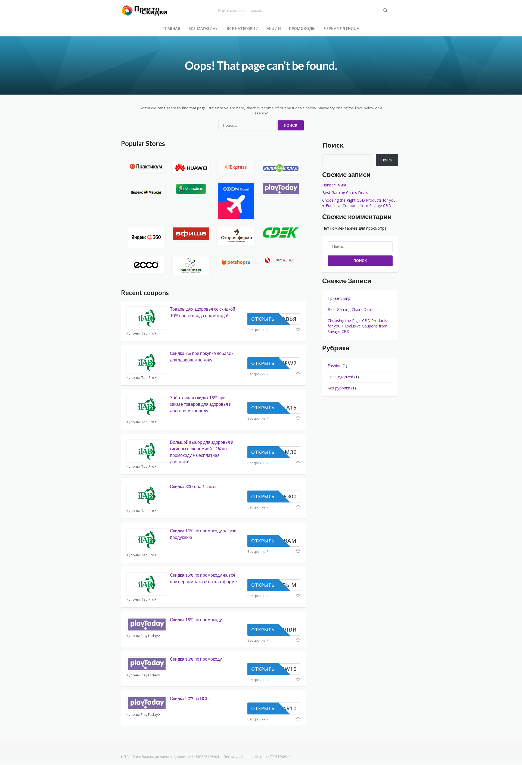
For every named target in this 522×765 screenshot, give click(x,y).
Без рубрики (339, 388)
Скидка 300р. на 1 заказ (193, 486)
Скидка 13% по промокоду (196, 658)
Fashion (334, 365)
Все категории (243, 28)
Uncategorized (340, 376)
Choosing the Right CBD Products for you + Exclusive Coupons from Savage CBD (359, 203)
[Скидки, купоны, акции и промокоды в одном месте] (147, 10)
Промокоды (302, 28)
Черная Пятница (341, 28)
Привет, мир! (334, 185)
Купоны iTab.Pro (140, 333)
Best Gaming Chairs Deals (345, 192)
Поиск (333, 144)
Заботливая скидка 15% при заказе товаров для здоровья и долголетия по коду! (200, 404)
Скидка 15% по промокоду (196, 619)
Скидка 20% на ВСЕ (189, 698)
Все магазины (203, 28)
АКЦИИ (274, 28)
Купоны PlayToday (142, 635)
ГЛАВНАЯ (171, 28)
